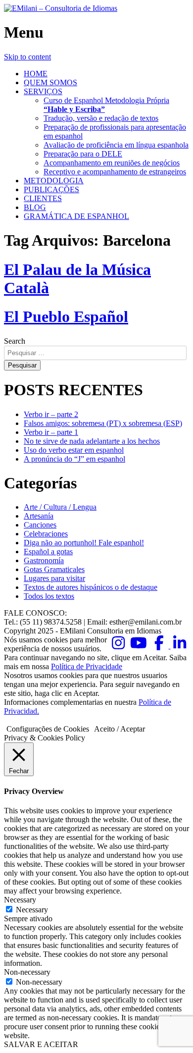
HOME (36, 73)
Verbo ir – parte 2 (51, 414)
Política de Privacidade (86, 666)
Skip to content (27, 57)
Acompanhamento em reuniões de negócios (112, 162)
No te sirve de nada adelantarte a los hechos (92, 441)
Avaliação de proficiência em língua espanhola (116, 145)
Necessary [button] (20, 899)
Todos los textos (49, 596)
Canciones (40, 525)
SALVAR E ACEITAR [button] (41, 1044)
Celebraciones (46, 533)
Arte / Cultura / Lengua (60, 507)
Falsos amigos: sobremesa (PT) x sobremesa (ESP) (103, 423)
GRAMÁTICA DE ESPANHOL (76, 216)
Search (14, 341)
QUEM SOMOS (50, 82)
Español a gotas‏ (48, 551)
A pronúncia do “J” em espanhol (74, 459)
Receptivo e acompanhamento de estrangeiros (115, 171)
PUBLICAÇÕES (51, 189)
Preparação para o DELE (83, 154)
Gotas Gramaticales (54, 569)
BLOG (35, 207)
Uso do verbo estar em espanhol (74, 450)
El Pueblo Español (66, 316)
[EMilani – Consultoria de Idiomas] (60, 8)
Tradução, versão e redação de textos (101, 118)
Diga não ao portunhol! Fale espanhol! (84, 542)
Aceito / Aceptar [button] (119, 729)
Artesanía (38, 516)
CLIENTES (43, 198)
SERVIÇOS (43, 91)
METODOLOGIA (54, 180)
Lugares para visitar (54, 578)
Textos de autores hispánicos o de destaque (90, 587)
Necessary (32, 909)
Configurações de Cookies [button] (47, 729)
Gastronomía (44, 560)
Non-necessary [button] (27, 972)
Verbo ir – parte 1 (51, 432)
